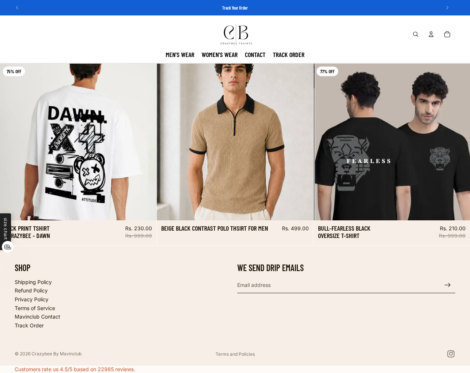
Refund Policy (31, 290)
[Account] (431, 34)
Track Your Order (235, 7)
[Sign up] (447, 285)
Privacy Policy (31, 299)
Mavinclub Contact (37, 316)
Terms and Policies (235, 354)
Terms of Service (35, 308)
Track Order (29, 325)
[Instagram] (450, 353)
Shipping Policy (33, 282)
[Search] (416, 34)
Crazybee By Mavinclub (57, 353)
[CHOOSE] (145, 209)
